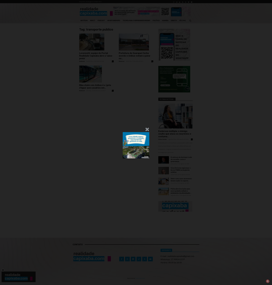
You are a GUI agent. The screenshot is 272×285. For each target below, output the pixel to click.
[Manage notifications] (267, 281)
